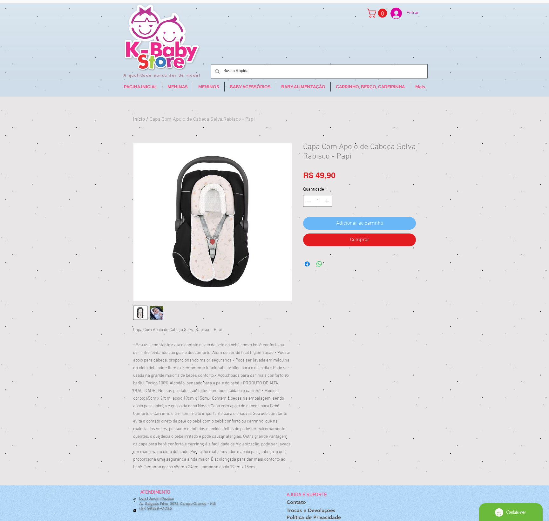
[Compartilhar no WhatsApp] (319, 264)
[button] (378, 13)
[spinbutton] (317, 200)
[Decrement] (308, 200)
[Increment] (327, 200)
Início (139, 119)
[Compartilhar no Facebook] (307, 264)
